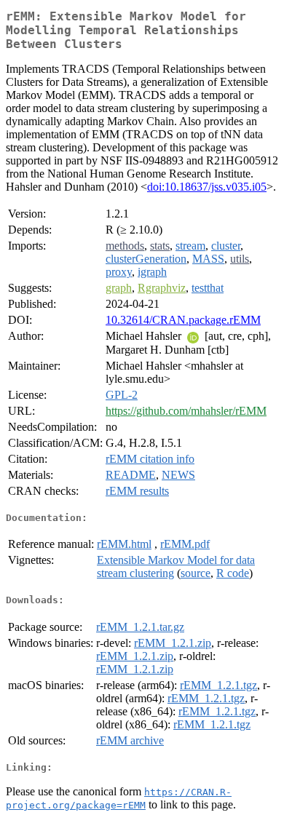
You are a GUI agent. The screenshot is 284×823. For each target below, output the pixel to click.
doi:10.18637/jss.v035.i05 (207, 186)
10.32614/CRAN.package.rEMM (183, 320)
